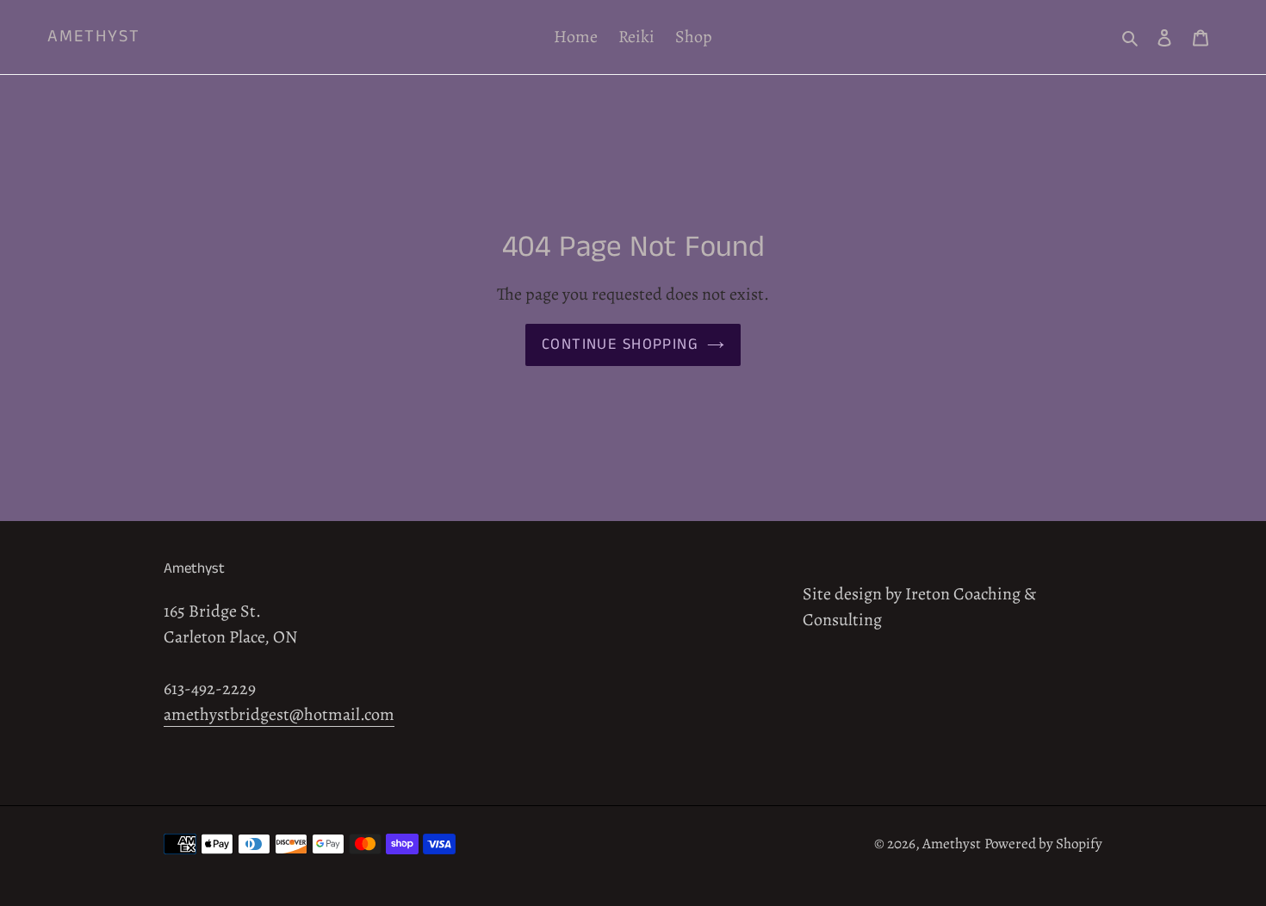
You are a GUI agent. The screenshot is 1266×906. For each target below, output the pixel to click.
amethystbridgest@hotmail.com (279, 714)
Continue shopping (620, 344)
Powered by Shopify (1043, 843)
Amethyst (93, 37)
